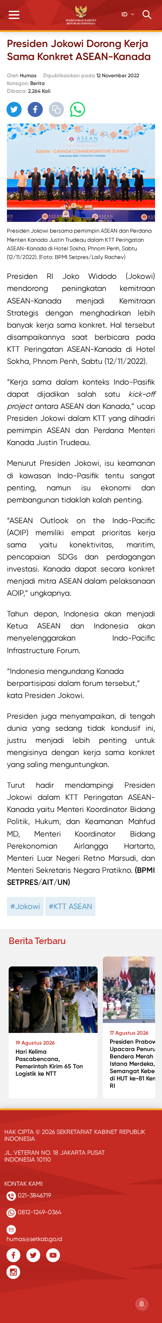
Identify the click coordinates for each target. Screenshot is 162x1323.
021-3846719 (33, 1195)
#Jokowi (25, 906)
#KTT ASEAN (70, 906)
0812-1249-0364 (38, 1212)
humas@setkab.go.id (34, 1236)
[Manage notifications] (142, 1304)
